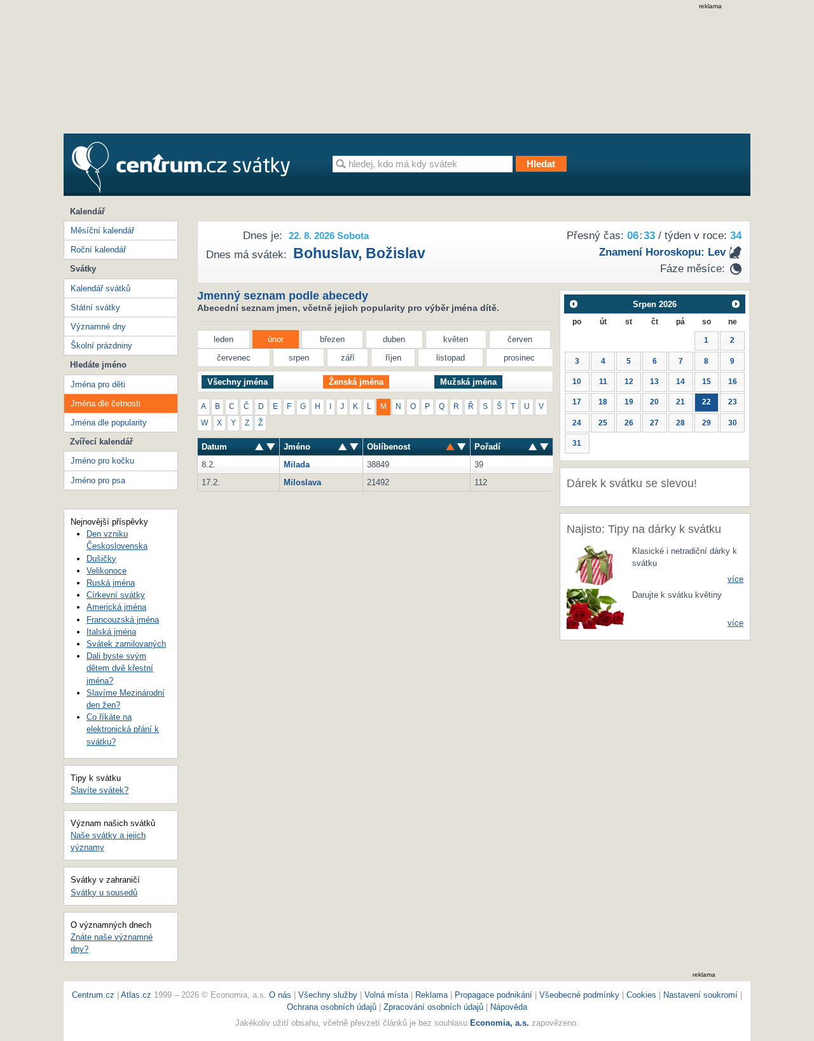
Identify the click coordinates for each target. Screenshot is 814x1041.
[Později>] (736, 303)
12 (628, 381)
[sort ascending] (270, 446)
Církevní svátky (115, 595)
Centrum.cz (93, 995)
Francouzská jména (122, 619)
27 (654, 423)
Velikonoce (106, 571)
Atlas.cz (136, 995)
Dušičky (101, 558)
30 (732, 423)
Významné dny (98, 326)
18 (602, 402)
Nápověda (508, 1007)
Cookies (641, 995)
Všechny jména (237, 382)
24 (576, 423)
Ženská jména (356, 382)
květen (455, 339)
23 (732, 402)
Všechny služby (329, 995)
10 (576, 381)
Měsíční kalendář (102, 230)
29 (706, 423)
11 (603, 381)
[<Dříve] (573, 303)
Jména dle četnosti (106, 403)
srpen (299, 357)
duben (394, 339)
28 (680, 423)
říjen (393, 357)
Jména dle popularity (109, 422)
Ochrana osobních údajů (331, 1007)
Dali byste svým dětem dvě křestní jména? (119, 668)
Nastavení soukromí (700, 995)
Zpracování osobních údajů (433, 1007)
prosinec (519, 357)
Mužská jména (468, 382)
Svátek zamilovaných (126, 644)
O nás (280, 995)
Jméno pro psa (98, 480)
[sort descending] (259, 446)
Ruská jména (110, 583)
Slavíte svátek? (99, 790)
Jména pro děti (98, 384)
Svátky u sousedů (104, 892)
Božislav (395, 253)
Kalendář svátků (100, 288)
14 (680, 381)
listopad (450, 357)
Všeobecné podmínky (579, 995)
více (735, 579)
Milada (297, 464)
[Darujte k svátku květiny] (595, 608)
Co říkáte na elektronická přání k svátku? (122, 729)
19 (628, 402)
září (348, 357)
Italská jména (111, 632)
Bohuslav (325, 253)
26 (628, 423)
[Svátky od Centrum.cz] (181, 167)
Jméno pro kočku (102, 460)
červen (519, 339)
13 (654, 381)
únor (276, 339)
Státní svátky (95, 307)
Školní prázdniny (101, 345)
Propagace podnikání (493, 995)
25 (602, 423)
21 (680, 402)
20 (654, 402)
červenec (234, 357)
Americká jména (116, 607)
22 (706, 402)
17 (576, 402)
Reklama (432, 995)
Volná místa (386, 995)
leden (223, 339)
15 (706, 381)
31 (576, 443)
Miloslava (302, 482)
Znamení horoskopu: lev (662, 252)
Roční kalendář (98, 249)
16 (732, 381)
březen (332, 339)
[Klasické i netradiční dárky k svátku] (595, 564)
